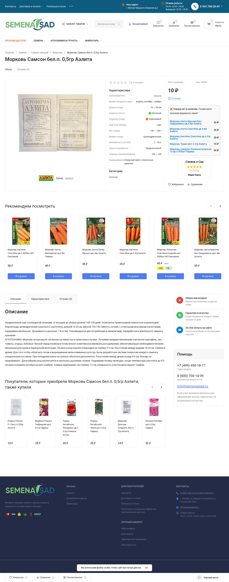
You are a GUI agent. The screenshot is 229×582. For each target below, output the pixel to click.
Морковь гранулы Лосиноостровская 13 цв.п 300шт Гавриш (190, 150)
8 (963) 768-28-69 (205, 493)
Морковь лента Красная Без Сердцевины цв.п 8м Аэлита (185, 122)
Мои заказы (127, 534)
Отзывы (176, 98)
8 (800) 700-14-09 (188, 493)
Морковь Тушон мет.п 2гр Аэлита (188, 144)
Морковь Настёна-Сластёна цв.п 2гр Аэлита (190, 137)
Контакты (126, 493)
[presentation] (211, 206)
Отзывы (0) (23, 69)
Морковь (58, 52)
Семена (22, 52)
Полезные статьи (130, 503)
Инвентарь (72, 503)
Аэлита (69, 178)
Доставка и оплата (130, 498)
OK (146, 567)
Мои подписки (128, 545)
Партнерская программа (133, 539)
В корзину (21, 276)
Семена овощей (39, 52)
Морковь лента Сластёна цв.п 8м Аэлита (188, 130)
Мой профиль (128, 528)
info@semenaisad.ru (192, 386)
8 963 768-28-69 (210, 6)
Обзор (8, 69)
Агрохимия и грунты (77, 498)
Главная (9, 52)
